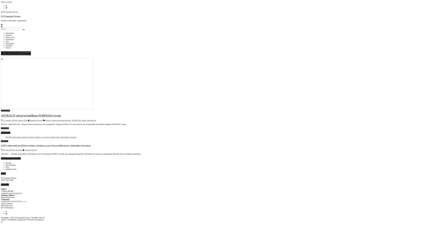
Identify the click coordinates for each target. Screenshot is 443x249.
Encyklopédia (11, 165)
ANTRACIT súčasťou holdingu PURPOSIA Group (31, 115)
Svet (7, 41)
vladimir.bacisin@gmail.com (11, 193)
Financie (9, 35)
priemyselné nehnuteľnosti (61, 120)
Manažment (10, 43)
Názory (8, 48)
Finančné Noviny (36, 120)
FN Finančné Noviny (11, 16)
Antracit (48, 120)
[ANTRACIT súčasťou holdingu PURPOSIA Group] (47, 109)
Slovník (8, 163)
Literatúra (9, 45)
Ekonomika (10, 33)
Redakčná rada (11, 169)
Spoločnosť (10, 39)
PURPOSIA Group (79, 120)
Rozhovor (4, 141)
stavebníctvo (91, 120)
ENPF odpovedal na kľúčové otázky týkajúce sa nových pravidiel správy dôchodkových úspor (46, 145)
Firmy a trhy (10, 37)
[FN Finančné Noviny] (2, 25)
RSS (7, 167)
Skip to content (6, 2)
